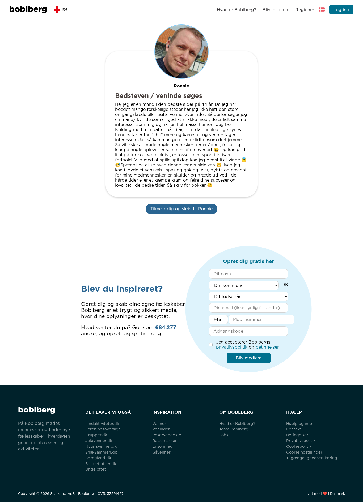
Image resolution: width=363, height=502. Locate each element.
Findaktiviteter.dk (102, 423)
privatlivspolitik (231, 347)
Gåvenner (161, 452)
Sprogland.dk (98, 457)
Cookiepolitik (298, 446)
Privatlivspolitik (300, 440)
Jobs (223, 435)
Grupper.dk (96, 435)
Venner (159, 423)
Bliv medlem (248, 358)
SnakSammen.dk (101, 452)
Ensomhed (162, 446)
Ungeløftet (95, 469)
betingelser (267, 347)
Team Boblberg (233, 429)
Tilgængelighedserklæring (311, 457)
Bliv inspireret (277, 9)
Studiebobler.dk (100, 463)
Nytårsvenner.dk (101, 446)
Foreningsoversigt (102, 429)
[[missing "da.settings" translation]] (321, 9)
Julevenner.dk (98, 440)
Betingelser (297, 435)
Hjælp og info (299, 423)
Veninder (161, 429)
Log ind (341, 9)
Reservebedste (166, 435)
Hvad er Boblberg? (236, 9)
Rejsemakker (164, 440)
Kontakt (293, 429)
